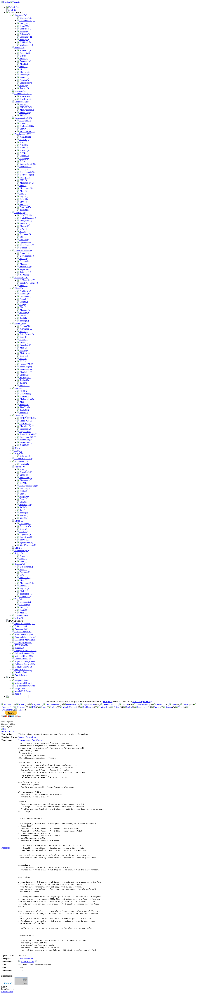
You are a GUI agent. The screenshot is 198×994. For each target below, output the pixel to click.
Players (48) (24, 72)
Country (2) (24, 572)
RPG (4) (23, 361)
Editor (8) (23, 58)
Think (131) (24, 385)
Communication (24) (23, 93)
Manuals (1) (24, 264)
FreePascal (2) (25, 166)
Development (108, 704)
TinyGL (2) (24, 407)
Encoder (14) (25, 61)
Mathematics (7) (26, 399)
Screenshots (142, 707)
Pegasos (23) (25, 269)
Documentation (142, 704)
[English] (5, 2)
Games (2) (24, 261)
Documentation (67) (23, 250)
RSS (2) (23, 491)
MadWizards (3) (26, 110)
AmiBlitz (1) (25, 137)
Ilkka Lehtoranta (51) (23, 634)
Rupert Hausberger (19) (24, 661)
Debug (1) (24, 158)
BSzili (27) (19, 648)
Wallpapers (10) (26, 45)
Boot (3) (23, 569)
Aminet (17, 694)
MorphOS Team (21, 680)
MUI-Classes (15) (27, 131)
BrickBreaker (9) (26, 334)
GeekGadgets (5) (26, 172)
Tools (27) (24, 410)
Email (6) (23, 475)
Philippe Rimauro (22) (24, 653)
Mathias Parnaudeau (27, 737)
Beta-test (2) (24, 456)
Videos (20, 710)
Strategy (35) (25, 377)
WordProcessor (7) (27, 545)
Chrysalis (36, 704)
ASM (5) (23, 145)
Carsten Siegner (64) (23, 631)
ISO (34, 707)
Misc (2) (23, 580)
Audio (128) (19, 48)
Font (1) (23, 610)
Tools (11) (24, 210)
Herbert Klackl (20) (22, 659)
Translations (7, 710)
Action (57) (24, 326)
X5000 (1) (24, 275)
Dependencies (89, 704)
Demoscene (71, 704)
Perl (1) (22, 194)
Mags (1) (18, 450)
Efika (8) (23, 258)
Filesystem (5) (25, 480)
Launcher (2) (25, 345)
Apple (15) (24, 253)
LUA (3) (23, 180)
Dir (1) (22, 304)
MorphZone (19, 688)
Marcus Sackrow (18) (23, 667)
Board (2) (23, 331)
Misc (54, 707)
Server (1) (23, 499)
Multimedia (88, 707)
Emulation (159, 704)
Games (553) (20, 323)
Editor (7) (23, 342)
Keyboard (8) (25, 234)
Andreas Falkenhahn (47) (25, 637)
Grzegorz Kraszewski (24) (25, 650)
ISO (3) (17, 448)
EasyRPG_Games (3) (28, 283)
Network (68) (20, 467)
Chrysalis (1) (19, 91)
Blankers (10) (25, 18)
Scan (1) (23, 494)
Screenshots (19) (21, 550)
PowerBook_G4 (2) (28, 434)
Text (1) (23, 318)
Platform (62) (25, 353)
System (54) (19, 564)
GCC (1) (23, 169)
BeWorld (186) (20, 626)
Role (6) (23, 358)
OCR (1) (23, 531)
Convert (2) (24, 53)
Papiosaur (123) (21, 629)
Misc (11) (23, 613)
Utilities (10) (25, 596)
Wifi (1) (23, 518)
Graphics (5, 707)
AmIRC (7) (24, 96)
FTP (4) (23, 483)
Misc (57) (18, 453)
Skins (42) (24, 39)
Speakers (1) (25, 242)
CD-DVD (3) (25, 215)
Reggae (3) (24, 588)
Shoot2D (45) (25, 367)
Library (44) (24, 177)
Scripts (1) (24, 464)
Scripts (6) (24, 80)
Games (186, 704)
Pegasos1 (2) (25, 429)
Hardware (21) (20, 415)
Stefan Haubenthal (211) (24, 623)
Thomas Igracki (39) (23, 642)
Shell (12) (23, 591)
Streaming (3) (25, 504)
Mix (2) (22, 69)
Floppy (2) (24, 226)
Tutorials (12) (25, 272)
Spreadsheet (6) (26, 542)
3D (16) (23, 391)
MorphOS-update (70, 707)
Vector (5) (23, 412)
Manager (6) (24, 310)
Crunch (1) (24, 299)
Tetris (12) (24, 380)
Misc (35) (23, 348)
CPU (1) (23, 575)
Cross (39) (24, 156)
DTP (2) (23, 529)
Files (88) (18, 288)
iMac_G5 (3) (25, 423)
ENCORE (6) (25, 107)
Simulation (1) (25, 372)
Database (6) (25, 526)
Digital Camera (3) (27, 218)
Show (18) (24, 404)
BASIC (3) (24, 150)
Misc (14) (23, 285)
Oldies (129, 707)
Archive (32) (25, 291)
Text (180, 707)
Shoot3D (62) (25, 369)
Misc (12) (23, 66)
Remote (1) (24, 488)
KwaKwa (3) (25, 99)
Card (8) (23, 337)
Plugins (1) (24, 586)
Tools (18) (24, 321)
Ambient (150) (20, 15)
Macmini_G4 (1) (26, 426)
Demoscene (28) (21, 102)
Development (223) (22, 134)
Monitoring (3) (25, 188)
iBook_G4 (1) (25, 421)
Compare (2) (25, 602)
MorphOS (107, 701)
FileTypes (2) (25, 23)
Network (103, 707)
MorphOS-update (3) (23, 458)
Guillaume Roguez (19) (24, 664)
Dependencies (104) (23, 118)
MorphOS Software (22, 691)
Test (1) (22, 510)
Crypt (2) (23, 302)
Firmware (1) (25, 577)
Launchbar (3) (25, 29)
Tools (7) (23, 85)
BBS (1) (23, 469)
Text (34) (18, 599)
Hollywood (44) (26, 126)
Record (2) (24, 77)
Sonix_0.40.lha (7, 731)
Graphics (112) (20, 388)
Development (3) (26, 256)
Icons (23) (24, 26)
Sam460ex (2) (25, 442)
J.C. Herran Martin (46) (24, 640)
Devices (125, 704)
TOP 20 (12, 10)
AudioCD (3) (25, 50)
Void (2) (23, 115)
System (169, 707)
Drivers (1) (24, 56)
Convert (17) (25, 296)
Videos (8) (18, 618)
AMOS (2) (24, 139)
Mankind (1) (25, 112)
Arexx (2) (23, 142)
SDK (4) (23, 202)
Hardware (21, 707)
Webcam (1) (24, 248)
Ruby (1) (23, 199)
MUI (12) (23, 191)
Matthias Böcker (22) (23, 656)
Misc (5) (23, 185)
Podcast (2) (24, 75)
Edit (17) (23, 607)
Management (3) (26, 183)
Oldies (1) (18, 548)
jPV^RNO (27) (21, 645)
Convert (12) (25, 523)
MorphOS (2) (25, 266)
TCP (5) (23, 507)
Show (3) (23, 315)
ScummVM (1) (26, 364)
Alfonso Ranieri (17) (23, 669)
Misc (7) (23, 402)
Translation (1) (25, 594)
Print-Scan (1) (25, 537)
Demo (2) (23, 339)
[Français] (15, 2)
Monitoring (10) (26, 583)
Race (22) (23, 356)
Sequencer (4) (25, 83)
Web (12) (23, 515)
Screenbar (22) (25, 37)
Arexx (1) (23, 556)
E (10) (22, 161)
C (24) (22, 153)
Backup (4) (24, 294)
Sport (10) (24, 375)
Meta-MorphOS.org (23, 683)
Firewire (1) (24, 223)
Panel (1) (23, 31)
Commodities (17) (27, 20)
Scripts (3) (18, 553)
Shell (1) (23, 561)
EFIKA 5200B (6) (27, 418)
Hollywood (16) (26, 175)
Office (116, 707)
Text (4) (23, 383)
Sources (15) (25, 207)
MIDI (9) (23, 64)
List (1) (22, 307)
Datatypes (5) (25, 121)
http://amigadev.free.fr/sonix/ (30, 740)
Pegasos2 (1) (25, 431)
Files (174, 704)
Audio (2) (23, 148)
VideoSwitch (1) (26, 245)
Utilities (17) (25, 42)
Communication (52, 704)
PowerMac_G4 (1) (27, 437)
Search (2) (24, 312)
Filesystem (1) (25, 221)
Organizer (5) (25, 534)
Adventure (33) (26, 329)
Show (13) (24, 540)
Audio (21, 704)
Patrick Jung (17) (21, 675)
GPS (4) (23, 229)
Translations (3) (21, 615)
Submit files (14, 7)
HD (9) (22, 231)
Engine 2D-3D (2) (27, 164)
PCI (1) (22, 237)
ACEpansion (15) (27, 280)
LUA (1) (23, 558)
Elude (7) (23, 104)
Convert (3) (24, 604)
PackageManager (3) (28, 485)
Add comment (7, 991)
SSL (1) (23, 502)
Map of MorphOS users (24, 686)
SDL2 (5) (23, 204)
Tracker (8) (24, 88)
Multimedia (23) (21, 461)
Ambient (7, 704)
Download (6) (25, 472)
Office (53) (19, 521)
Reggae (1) (24, 196)
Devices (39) (19, 212)
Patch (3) (23, 350)
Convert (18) (25, 394)
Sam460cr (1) (25, 440)
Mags (43, 707)
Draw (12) (24, 396)
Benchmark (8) (26, 567)
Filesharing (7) (25, 477)
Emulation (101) (21, 277)
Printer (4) (24, 239)
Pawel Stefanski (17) (23, 672)
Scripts (157, 707)
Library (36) (24, 129)
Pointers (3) (24, 34)
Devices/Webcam (25, 958)
